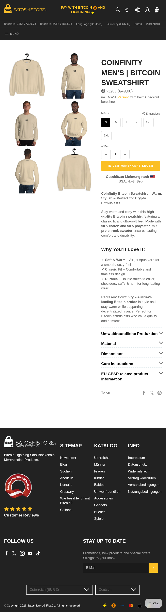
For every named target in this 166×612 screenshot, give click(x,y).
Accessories (103, 498)
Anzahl (106, 146)
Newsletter (68, 458)
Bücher (99, 512)
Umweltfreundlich (107, 492)
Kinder (99, 478)
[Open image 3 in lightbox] (27, 123)
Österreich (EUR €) (44, 590)
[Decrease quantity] (105, 154)
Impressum (136, 458)
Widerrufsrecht (139, 471)
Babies (99, 485)
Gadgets (100, 505)
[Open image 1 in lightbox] (27, 76)
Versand (124, 97)
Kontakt (66, 485)
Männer (99, 464)
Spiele (98, 519)
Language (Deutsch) (89, 24)
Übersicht (101, 458)
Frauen (99, 471)
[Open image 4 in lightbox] (74, 123)
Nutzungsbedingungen (144, 492)
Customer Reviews (21, 515)
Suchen (65, 471)
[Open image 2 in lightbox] (74, 76)
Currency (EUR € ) (118, 24)
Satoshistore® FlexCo (41, 605)
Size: (105, 113)
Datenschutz (137, 464)
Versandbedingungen (143, 485)
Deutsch (105, 590)
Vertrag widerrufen (142, 478)
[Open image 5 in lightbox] (27, 170)
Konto (138, 23)
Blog (63, 464)
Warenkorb (153, 23)
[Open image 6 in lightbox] (74, 170)
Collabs (65, 510)
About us (66, 478)
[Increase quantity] (124, 154)
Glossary (67, 492)
